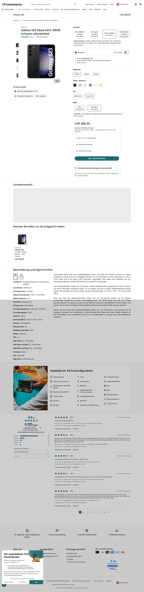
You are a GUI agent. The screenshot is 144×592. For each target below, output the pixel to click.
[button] (123, 4)
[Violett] (90, 85)
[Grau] (85, 85)
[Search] (75, 4)
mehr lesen (110, 498)
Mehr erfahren (78, 45)
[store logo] (12, 4)
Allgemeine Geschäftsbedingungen (58, 581)
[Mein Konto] (136, 4)
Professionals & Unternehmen (76, 562)
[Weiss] (95, 85)
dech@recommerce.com (48, 553)
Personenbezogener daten (81, 581)
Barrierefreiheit (98, 581)
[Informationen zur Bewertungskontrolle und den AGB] (40, 427)
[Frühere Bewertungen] (76, 512)
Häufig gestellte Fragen (74, 556)
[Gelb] (101, 85)
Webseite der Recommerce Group (63, 584)
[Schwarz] (75, 85)
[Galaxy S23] (22, 239)
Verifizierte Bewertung (124, 417)
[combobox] (50, 4)
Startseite (16, 20)
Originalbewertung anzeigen (63, 428)
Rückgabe (70, 559)
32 (104, 512)
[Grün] (80, 85)
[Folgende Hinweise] (108, 512)
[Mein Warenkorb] (140, 4)
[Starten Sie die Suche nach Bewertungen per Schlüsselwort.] (48, 456)
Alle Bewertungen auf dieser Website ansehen (31, 432)
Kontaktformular (72, 553)
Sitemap (108, 581)
